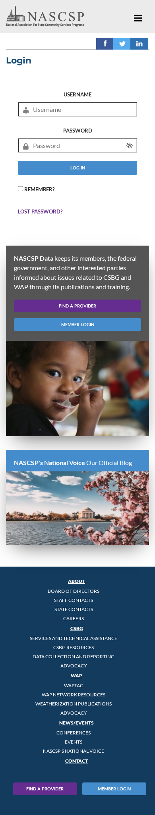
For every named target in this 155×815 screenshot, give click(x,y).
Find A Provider (45, 788)
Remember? (39, 189)
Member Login (114, 788)
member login (77, 324)
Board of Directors (73, 591)
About (76, 581)
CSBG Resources (73, 647)
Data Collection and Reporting (73, 656)
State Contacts (73, 609)
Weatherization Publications (73, 704)
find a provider (77, 305)
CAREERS (73, 618)
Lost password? (40, 211)
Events (73, 742)
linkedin (139, 43)
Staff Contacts (73, 600)
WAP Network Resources (73, 695)
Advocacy (73, 666)
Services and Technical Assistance (73, 638)
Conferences (73, 733)
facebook (105, 43)
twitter (122, 43)
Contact (76, 761)
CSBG (76, 628)
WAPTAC (73, 685)
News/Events (76, 723)
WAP (76, 676)
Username (77, 94)
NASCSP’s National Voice (73, 751)
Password (77, 130)
